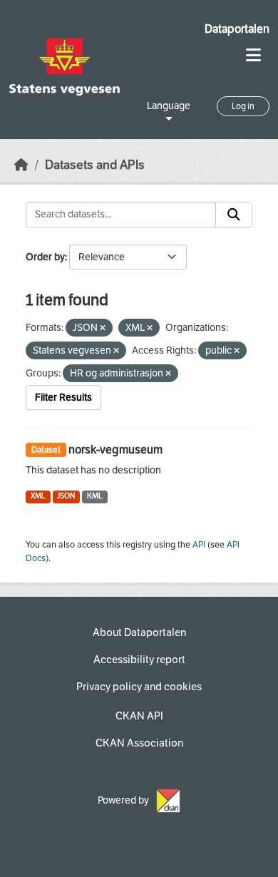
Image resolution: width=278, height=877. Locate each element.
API (198, 545)
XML (38, 496)
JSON (66, 496)
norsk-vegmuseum (115, 449)
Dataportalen (237, 29)
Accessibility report (139, 659)
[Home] (21, 165)
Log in (243, 106)
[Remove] (102, 328)
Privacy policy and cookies (139, 686)
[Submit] (233, 214)
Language (168, 106)
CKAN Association (139, 743)
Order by (45, 257)
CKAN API (139, 715)
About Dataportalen (139, 632)
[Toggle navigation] (253, 55)
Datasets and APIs (95, 165)
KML (95, 496)
